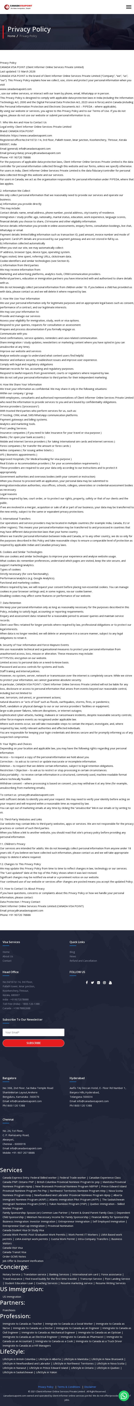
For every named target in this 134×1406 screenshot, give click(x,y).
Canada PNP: (10, 1182)
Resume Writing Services (111, 1283)
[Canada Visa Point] (18, 7)
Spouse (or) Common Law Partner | (48, 1212)
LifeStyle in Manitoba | (77, 1359)
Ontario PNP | (27, 1182)
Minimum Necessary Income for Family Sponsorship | (59, 1217)
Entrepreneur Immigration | (75, 1221)
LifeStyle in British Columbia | (20, 1359)
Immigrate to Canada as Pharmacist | (83, 1336)
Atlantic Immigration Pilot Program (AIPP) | (75, 1199)
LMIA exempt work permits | (32, 1239)
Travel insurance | (14, 1278)
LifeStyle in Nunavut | (15, 1368)
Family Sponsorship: (14, 1212)
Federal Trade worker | (74, 1177)
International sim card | (86, 1274)
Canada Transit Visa (14, 1252)
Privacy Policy (45, 1386)
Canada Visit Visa (13, 1247)
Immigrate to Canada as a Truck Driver (99, 1341)
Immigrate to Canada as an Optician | (100, 1332)
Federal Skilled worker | (44, 1177)
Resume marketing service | (78, 1283)
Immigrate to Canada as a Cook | (55, 1341)
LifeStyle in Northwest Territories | (74, 1363)
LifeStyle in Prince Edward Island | (49, 1368)
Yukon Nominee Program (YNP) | (69, 1204)
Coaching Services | (48, 1283)
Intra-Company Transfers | (94, 1239)
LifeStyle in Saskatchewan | (19, 1372)
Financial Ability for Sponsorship (110, 1217)
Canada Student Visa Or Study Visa (23, 1230)
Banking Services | (60, 1274)
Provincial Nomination (60, 1225)
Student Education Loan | (20, 1283)
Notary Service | (13, 1274)
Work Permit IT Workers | (84, 1234)
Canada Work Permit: (15, 1234)
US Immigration (12, 1296)
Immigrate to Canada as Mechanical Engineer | (49, 1332)
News (73, 956)
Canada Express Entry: (16, 1177)
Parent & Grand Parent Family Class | (93, 1212)
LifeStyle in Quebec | (109, 1368)
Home (11, 36)
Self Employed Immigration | (110, 1221)
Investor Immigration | (44, 1221)
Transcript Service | (92, 1278)
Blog (72, 952)
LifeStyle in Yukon (46, 1372)
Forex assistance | (112, 1274)
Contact (7, 960)
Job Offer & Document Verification (23, 1261)
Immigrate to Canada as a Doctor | (34, 1328)
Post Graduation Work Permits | (48, 1234)
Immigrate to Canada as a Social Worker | (70, 1323)
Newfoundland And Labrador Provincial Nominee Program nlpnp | (73, 1195)
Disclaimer (90, 1386)
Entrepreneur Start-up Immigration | (25, 1225)
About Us (8, 956)
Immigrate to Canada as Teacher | (23, 1323)
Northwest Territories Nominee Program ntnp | (79, 1190)
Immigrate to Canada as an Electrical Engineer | (31, 1336)
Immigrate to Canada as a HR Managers (27, 1345)
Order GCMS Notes (14, 1256)
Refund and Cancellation (83, 960)
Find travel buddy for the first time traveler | (52, 1278)
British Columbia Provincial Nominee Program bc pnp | (69, 1182)
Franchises (9, 1310)
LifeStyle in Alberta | (50, 1359)
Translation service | (36, 1274)
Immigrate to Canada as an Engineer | (79, 1328)
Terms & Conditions (68, 1386)
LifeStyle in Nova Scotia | (112, 1363)
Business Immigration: (16, 1221)
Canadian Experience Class (105, 1177)
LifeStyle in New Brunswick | (108, 1359)
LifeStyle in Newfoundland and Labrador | (28, 1363)
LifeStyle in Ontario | (83, 1368)
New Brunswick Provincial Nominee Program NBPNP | (67, 1186)
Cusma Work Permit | (64, 1239)
